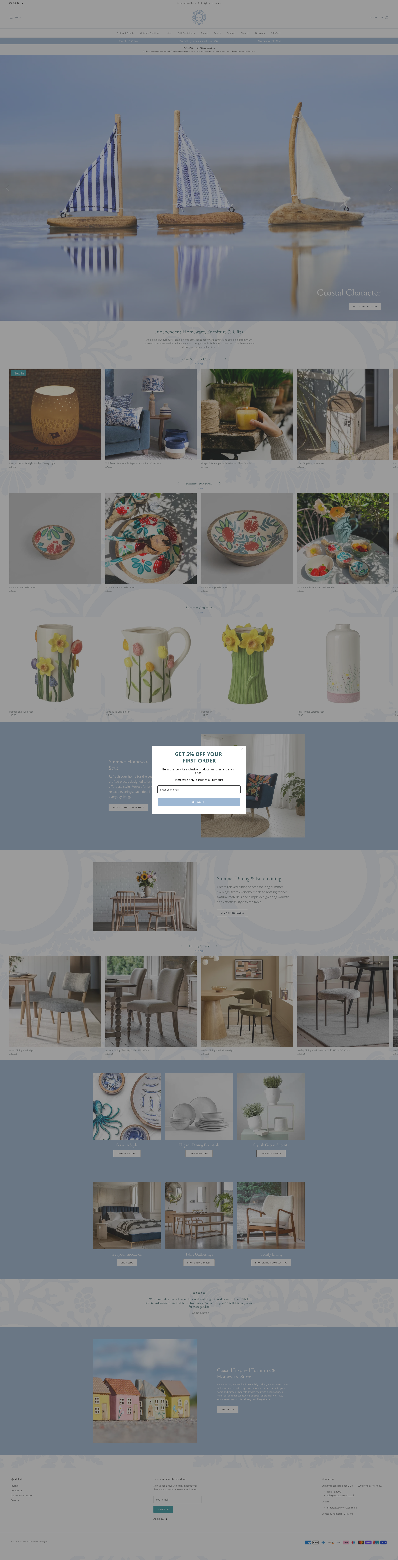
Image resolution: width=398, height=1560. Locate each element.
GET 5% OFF (199, 802)
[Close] (242, 749)
